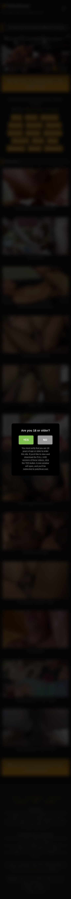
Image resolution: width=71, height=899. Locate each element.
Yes (26, 439)
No (45, 439)
